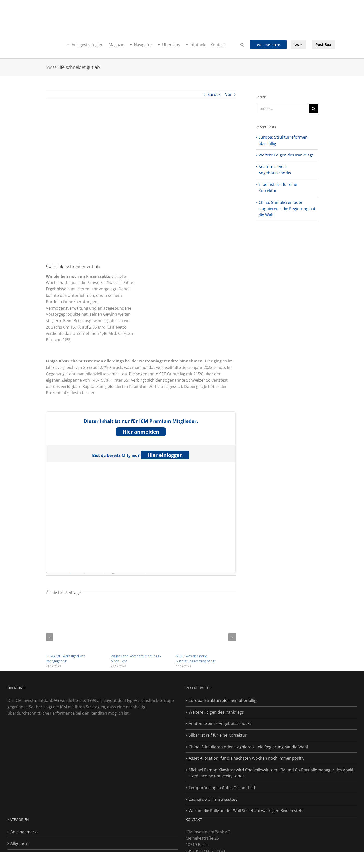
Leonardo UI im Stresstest (213, 799)
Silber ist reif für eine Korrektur (218, 735)
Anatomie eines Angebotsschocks (220, 723)
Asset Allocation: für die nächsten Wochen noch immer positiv (246, 758)
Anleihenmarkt (24, 832)
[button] (242, 44)
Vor (228, 94)
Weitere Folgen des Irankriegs (286, 155)
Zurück (214, 94)
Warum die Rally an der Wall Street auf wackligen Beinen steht (246, 810)
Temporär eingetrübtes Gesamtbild (222, 787)
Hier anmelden (141, 431)
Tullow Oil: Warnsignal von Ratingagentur (65, 658)
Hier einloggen (165, 455)
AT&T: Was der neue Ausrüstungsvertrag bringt (196, 658)
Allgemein (19, 843)
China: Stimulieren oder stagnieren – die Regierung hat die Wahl (287, 209)
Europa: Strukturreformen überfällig (222, 700)
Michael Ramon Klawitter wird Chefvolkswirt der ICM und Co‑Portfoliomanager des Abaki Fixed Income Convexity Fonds (271, 773)
